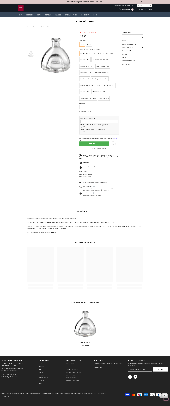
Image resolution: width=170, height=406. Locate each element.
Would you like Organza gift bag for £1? (92, 129)
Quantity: (82, 103)
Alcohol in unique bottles (26, 393)
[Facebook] (130, 377)
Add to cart (94, 144)
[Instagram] (135, 377)
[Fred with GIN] (85, 323)
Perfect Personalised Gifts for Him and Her (51, 393)
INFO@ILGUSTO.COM (11, 377)
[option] (85, 2)
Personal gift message (87, 118)
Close (142, 2)
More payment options (99, 149)
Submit (160, 369)
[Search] (144, 5)
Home (29, 27)
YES (84, 127)
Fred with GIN (85, 342)
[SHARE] (117, 144)
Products (36, 27)
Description (82, 211)
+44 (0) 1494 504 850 (10, 375)
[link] (113, 143)
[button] (132, 37)
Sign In (150, 9)
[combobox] (143, 5)
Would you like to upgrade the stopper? (93, 125)
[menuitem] (132, 37)
